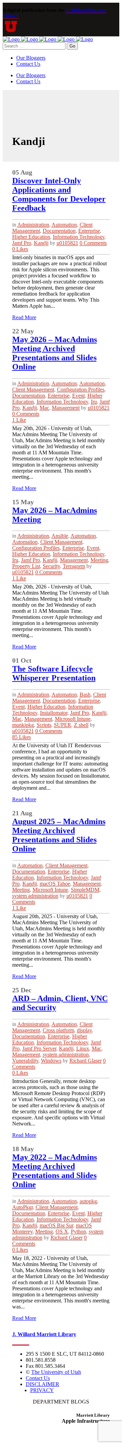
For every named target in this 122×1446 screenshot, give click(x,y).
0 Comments (93, 243)
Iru (94, 401)
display (84, 1030)
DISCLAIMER (42, 1384)
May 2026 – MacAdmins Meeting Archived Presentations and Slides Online (54, 353)
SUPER (62, 725)
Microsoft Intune (72, 719)
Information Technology (78, 237)
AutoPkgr (22, 1207)
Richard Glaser (85, 1060)
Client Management (33, 389)
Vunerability (25, 1060)
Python (78, 1231)
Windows (51, 1060)
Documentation (59, 231)
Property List (26, 566)
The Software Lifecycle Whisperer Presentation (54, 673)
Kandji (41, 243)
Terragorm (74, 566)
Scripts (44, 725)
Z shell (81, 725)
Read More (24, 317)
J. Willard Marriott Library (44, 1334)
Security (51, 566)
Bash (85, 694)
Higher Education (31, 237)
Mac (44, 408)
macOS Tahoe (55, 883)
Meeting (99, 560)
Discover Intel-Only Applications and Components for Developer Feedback (59, 194)
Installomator (53, 713)
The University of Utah (56, 1372)
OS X (62, 1231)
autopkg (88, 1201)
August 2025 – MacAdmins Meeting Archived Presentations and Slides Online (58, 835)
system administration (35, 896)
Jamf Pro (21, 243)
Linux (82, 1048)
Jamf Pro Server (39, 1048)
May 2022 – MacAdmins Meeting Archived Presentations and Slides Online (54, 1171)
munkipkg (23, 725)
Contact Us (38, 1378)
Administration (33, 225)
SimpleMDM (85, 890)
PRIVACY (42, 1390)
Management (66, 408)
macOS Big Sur (56, 1225)
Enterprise (89, 231)
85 (21, 737)
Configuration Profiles (80, 389)
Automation (64, 225)
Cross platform (58, 1030)
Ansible (60, 536)
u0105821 (67, 243)
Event (78, 395)
